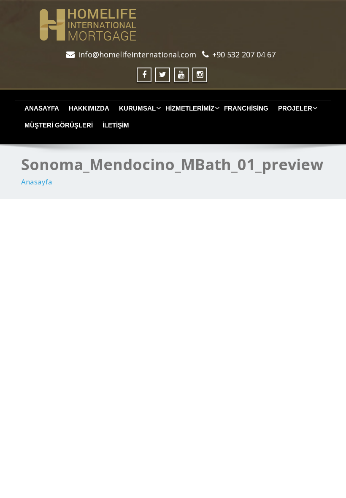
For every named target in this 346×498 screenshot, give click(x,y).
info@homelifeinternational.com (137, 54)
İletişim (116, 125)
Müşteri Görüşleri (58, 125)
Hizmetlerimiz (189, 108)
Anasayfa (41, 108)
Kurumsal (137, 108)
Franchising (246, 108)
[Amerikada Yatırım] (173, 24)
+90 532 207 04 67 (244, 54)
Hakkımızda (89, 108)
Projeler (295, 108)
